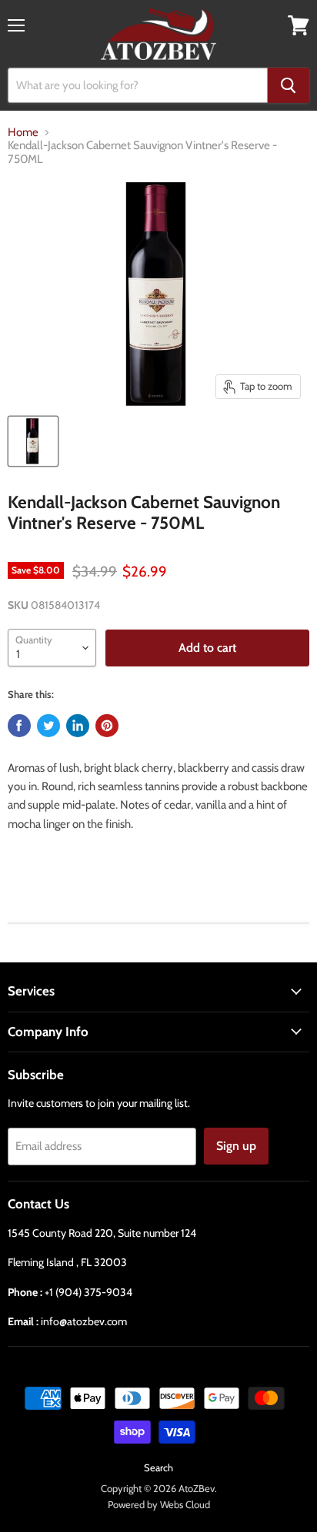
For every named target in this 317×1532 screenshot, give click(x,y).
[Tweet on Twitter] (48, 725)
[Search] (288, 85)
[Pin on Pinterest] (106, 725)
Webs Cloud (185, 1504)
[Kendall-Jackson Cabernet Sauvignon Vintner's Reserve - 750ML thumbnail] (33, 441)
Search (158, 1467)
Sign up (236, 1145)
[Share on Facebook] (19, 725)
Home (23, 132)
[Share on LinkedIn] (77, 725)
